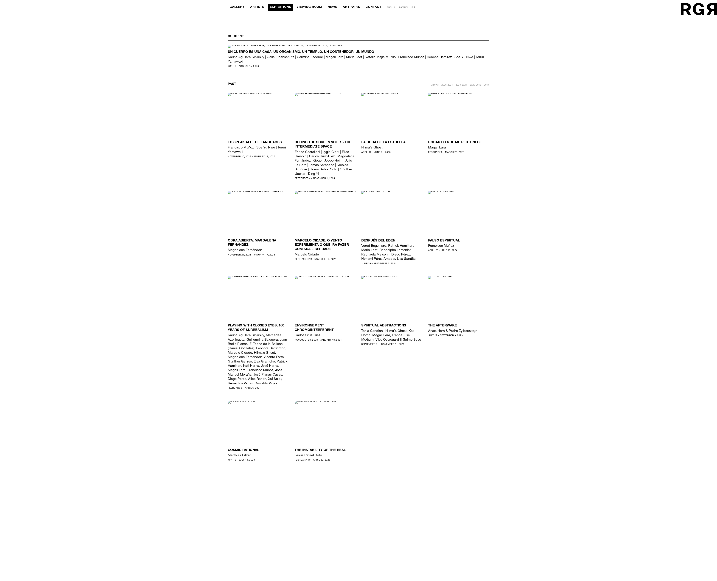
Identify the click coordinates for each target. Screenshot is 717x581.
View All (435, 84)
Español (404, 7)
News (332, 7)
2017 (486, 84)
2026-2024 (447, 84)
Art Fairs (351, 7)
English (391, 7)
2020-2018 (475, 84)
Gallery (237, 7)
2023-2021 (461, 84)
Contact (373, 7)
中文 (414, 7)
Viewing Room (309, 7)
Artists (257, 7)
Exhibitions (280, 7)
